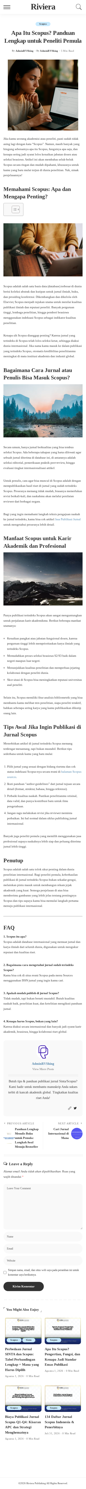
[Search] (78, 7)
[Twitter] (75, 1108)
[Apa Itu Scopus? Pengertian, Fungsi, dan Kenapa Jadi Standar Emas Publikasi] (63, 1330)
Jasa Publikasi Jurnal (68, 519)
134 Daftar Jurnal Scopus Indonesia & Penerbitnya (59, 1422)
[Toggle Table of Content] (13, 209)
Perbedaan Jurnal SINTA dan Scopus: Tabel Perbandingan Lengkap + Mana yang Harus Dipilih (22, 1359)
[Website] (69, 1108)
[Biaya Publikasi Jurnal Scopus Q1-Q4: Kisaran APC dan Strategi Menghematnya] (23, 1398)
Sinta (29, 1340)
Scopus (43, 24)
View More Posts (43, 1069)
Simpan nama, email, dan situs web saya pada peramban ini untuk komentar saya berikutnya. (43, 1272)
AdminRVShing (25, 51)
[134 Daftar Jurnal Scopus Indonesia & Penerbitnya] (63, 1398)
